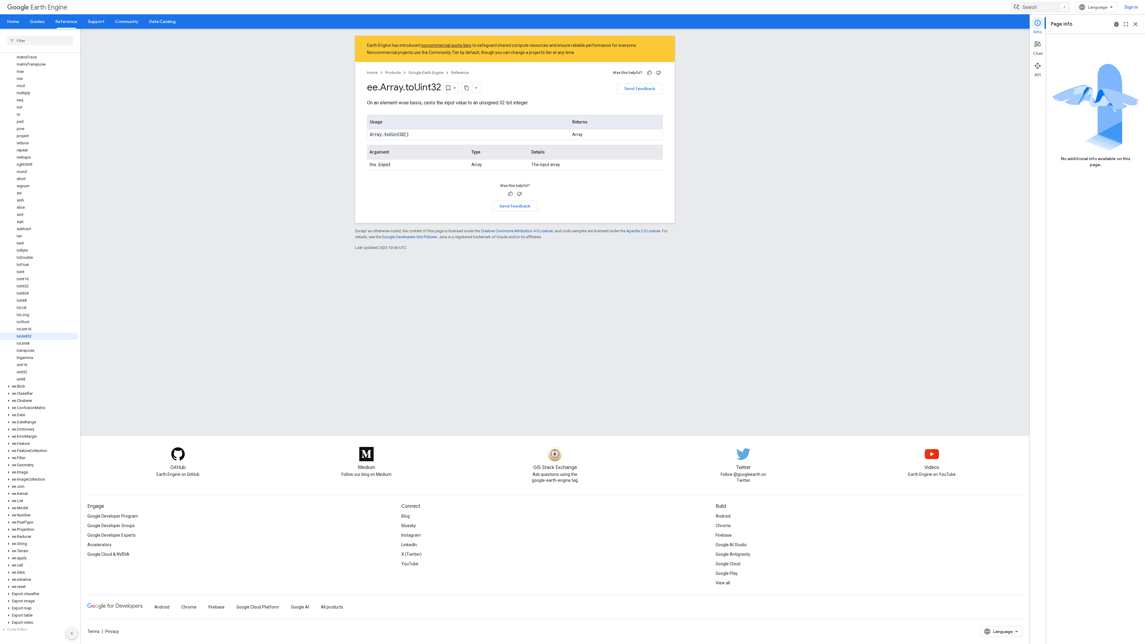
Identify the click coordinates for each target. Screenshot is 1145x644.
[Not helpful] (658, 72)
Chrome (723, 525)
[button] (39, 386)
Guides (37, 21)
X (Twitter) (411, 554)
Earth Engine (48, 7)
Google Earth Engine (426, 72)
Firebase (724, 535)
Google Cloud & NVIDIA (108, 554)
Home (13, 21)
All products (332, 607)
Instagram (411, 535)
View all (723, 582)
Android (723, 516)
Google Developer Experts (111, 535)
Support (96, 21)
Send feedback (639, 88)
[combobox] (1040, 7)
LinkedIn (409, 544)
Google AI (300, 607)
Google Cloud (728, 563)
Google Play (727, 573)
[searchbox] (40, 40)
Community (126, 21)
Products (393, 72)
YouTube (409, 563)
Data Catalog (162, 21)
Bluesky (408, 525)
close (1135, 24)
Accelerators (99, 544)
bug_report (1116, 24)
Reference (66, 21)
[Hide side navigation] (72, 633)
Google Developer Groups (111, 525)
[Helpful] (649, 72)
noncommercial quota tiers (446, 45)
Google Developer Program (112, 516)
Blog (405, 516)
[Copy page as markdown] (467, 88)
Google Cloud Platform (257, 607)
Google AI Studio (731, 544)
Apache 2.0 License (643, 231)
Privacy (112, 631)
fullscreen (1125, 24)
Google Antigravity (733, 554)
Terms (93, 631)
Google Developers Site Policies (409, 237)
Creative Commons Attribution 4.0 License (517, 231)
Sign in (1131, 7)
